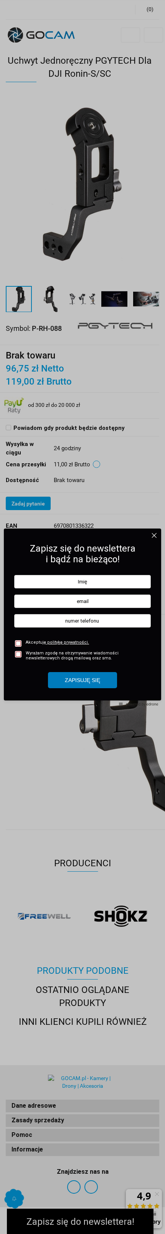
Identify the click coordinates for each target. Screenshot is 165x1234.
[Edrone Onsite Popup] (82, 617)
